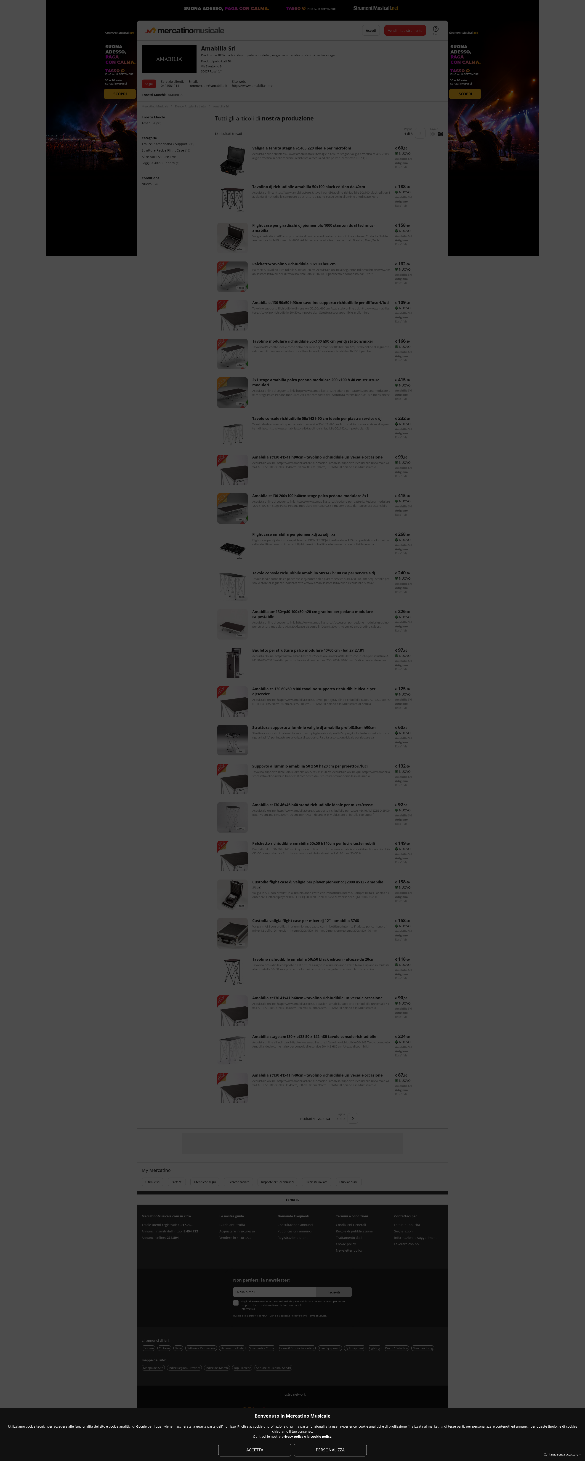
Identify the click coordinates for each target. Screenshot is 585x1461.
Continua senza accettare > (562, 1454)
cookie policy (321, 1436)
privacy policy (292, 1436)
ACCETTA (254, 1450)
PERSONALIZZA (330, 1450)
